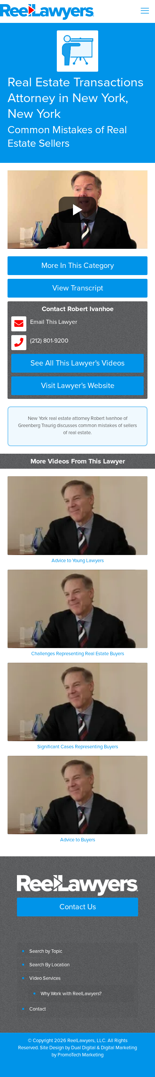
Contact (37, 1008)
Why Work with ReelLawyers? (71, 993)
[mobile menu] (144, 11)
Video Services (45, 978)
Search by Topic (45, 951)
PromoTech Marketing (80, 1054)
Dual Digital (83, 1047)
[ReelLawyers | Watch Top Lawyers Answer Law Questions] (47, 11)
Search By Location (49, 964)
